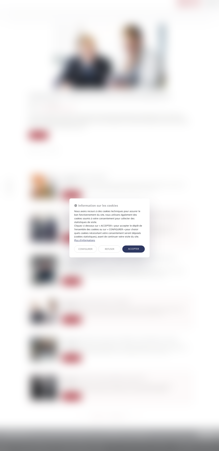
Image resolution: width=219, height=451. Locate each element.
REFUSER (109, 248)
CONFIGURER (85, 248)
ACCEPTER (133, 248)
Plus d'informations (84, 240)
